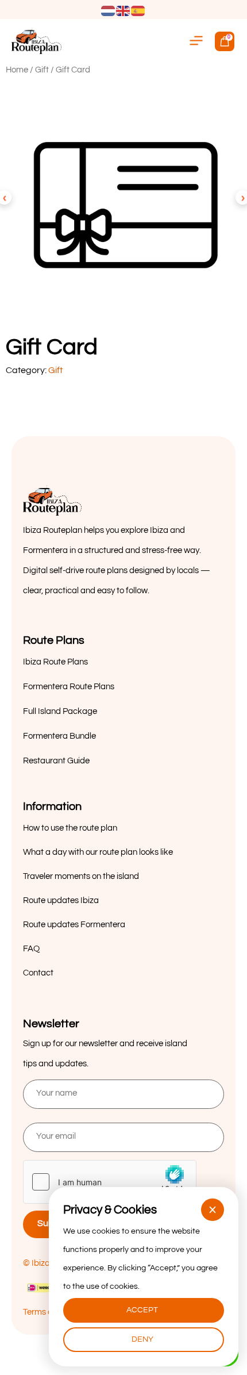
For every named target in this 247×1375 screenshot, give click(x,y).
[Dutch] (108, 10)
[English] (123, 10)
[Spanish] (138, 10)
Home (17, 70)
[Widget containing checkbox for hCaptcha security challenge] (109, 1182)
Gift (42, 70)
